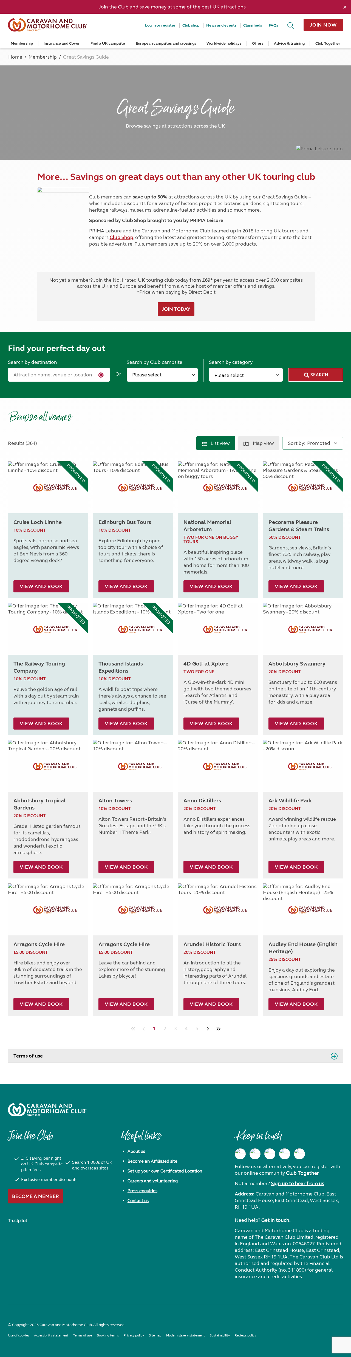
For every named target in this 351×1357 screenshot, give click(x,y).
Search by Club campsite (154, 362)
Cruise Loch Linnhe (37, 522)
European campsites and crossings (166, 43)
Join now (323, 25)
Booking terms (108, 1335)
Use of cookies (18, 1335)
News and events (221, 25)
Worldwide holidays (223, 43)
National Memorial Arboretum (207, 526)
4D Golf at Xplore (205, 663)
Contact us (138, 1200)
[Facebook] (240, 1153)
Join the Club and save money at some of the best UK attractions (172, 7)
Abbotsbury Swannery (296, 663)
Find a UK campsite (107, 43)
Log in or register (160, 25)
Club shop (190, 25)
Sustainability (220, 1335)
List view (220, 443)
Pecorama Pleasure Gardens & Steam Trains (298, 526)
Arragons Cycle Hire (39, 944)
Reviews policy (245, 1335)
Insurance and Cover (62, 43)
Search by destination (32, 362)
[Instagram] (255, 1153)
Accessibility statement (51, 1335)
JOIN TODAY (176, 309)
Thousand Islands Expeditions (120, 667)
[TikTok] (299, 1153)
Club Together (327, 43)
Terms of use (28, 1056)
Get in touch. (275, 1220)
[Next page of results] (208, 1028)
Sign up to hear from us (297, 1183)
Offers (257, 43)
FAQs (273, 25)
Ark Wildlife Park (290, 800)
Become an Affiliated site (152, 1161)
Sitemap (155, 1335)
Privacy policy (134, 1335)
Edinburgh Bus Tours (124, 522)
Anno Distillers (202, 800)
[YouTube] (284, 1153)
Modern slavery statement (185, 1335)
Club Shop (121, 237)
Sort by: (296, 443)
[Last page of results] (218, 1028)
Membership (22, 43)
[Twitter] (269, 1153)
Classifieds (252, 25)
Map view (263, 443)
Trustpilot (17, 1220)
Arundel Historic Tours (212, 944)
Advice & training (289, 43)
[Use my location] (99, 375)
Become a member (35, 1196)
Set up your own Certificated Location (165, 1171)
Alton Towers (115, 800)
